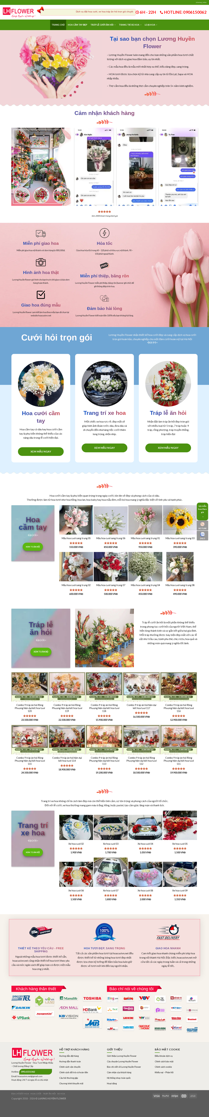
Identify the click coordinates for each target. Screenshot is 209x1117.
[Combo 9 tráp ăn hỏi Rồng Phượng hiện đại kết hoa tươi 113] (104, 752)
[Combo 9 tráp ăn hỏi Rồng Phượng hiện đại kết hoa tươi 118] (104, 699)
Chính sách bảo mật (164, 1061)
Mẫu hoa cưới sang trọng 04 (145, 585)
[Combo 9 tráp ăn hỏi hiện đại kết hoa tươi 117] (141, 699)
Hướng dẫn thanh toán (70, 1061)
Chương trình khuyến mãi (71, 1083)
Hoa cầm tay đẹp (77, 24)
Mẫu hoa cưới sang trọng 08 (180, 585)
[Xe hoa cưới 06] (76, 874)
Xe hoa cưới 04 (145, 843)
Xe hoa (61, 1093)
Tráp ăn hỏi (49, 1093)
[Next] (193, 160)
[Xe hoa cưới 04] (145, 828)
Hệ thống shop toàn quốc (119, 1078)
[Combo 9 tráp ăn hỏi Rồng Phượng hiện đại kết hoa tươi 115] (29, 752)
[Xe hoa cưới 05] (180, 828)
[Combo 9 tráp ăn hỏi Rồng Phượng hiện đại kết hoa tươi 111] (178, 752)
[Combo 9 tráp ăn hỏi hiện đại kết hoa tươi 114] (67, 752)
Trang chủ (58, 24)
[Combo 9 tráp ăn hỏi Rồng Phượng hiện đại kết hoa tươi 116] (178, 699)
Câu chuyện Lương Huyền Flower (122, 1061)
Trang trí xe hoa (129, 24)
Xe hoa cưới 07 (110, 890)
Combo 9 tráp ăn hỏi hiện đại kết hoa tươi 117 (141, 706)
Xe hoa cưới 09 (180, 890)
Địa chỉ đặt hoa (20, 1093)
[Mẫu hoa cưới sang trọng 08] (180, 569)
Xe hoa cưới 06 (76, 890)
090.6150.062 (28, 1071)
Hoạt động (112, 1083)
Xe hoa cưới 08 (145, 890)
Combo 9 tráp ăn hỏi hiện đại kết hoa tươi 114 (67, 759)
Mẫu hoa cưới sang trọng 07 (110, 585)
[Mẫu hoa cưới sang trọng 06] (111, 522)
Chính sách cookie (163, 1067)
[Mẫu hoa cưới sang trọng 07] (111, 569)
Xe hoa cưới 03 (110, 843)
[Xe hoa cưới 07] (111, 874)
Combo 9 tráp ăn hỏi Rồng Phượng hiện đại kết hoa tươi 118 (104, 708)
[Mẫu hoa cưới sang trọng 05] (76, 522)
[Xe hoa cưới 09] (180, 874)
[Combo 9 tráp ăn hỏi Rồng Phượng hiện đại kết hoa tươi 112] (141, 752)
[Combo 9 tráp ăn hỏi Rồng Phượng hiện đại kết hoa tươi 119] (67, 699)
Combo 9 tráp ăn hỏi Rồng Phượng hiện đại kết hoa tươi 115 (30, 760)
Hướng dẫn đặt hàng (69, 1056)
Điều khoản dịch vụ (164, 1056)
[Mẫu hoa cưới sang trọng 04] (145, 569)
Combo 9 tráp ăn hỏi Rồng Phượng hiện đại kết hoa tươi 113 (104, 760)
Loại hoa (150, 24)
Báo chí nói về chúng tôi (131, 989)
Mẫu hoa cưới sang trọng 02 (76, 585)
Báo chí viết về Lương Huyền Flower (124, 1067)
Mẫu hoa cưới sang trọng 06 (110, 538)
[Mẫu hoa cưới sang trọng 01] (145, 522)
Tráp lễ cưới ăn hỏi (102, 24)
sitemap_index (201, 2)
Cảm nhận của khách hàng (119, 1072)
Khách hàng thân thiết (36, 989)
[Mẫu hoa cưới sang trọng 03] (180, 522)
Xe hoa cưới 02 (76, 843)
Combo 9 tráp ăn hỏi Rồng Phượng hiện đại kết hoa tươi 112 (141, 760)
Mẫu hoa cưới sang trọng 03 (180, 538)
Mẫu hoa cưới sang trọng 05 (76, 538)
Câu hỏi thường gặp (68, 1078)
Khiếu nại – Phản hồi (164, 1072)
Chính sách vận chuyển (69, 1067)
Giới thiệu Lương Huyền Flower (122, 1056)
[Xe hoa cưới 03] (111, 828)
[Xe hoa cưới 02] (76, 828)
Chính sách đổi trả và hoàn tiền (73, 1072)
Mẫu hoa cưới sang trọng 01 (145, 538)
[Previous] (79, 160)
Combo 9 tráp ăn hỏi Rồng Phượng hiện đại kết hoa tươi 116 (179, 708)
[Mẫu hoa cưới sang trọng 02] (76, 569)
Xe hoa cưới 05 (180, 843)
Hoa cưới (36, 1093)
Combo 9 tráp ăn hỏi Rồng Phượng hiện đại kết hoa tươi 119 (67, 708)
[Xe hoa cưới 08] (145, 874)
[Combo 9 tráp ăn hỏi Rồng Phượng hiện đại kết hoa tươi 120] (29, 699)
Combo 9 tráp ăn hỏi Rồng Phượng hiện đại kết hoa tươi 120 (30, 708)
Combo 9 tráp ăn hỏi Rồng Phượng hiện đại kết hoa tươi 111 (179, 760)
